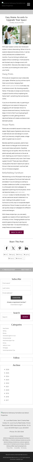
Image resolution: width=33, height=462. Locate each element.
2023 (7, 380)
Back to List (16, 232)
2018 (7, 397)
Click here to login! (16, 305)
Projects (12, 258)
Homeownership (7, 338)
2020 (7, 390)
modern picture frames (12, 86)
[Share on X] (13, 248)
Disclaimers (12, 459)
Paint (6, 254)
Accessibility (17, 448)
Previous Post (9, 270)
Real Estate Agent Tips (8, 340)
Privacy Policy (10, 448)
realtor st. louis (6, 345)
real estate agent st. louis (9, 335)
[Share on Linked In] (26, 248)
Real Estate (6, 328)
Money (4, 343)
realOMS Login (19, 459)
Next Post (25, 270)
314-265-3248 (19, 432)
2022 (7, 383)
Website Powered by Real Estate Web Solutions (16, 454)
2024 (7, 376)
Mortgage (5, 348)
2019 (7, 393)
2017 (7, 400)
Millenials (19, 258)
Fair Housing (23, 448)
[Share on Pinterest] (19, 248)
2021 (7, 387)
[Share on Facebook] (6, 248)
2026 (7, 369)
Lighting (27, 254)
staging (13, 254)
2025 (7, 373)
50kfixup (20, 254)
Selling (4, 331)
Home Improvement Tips (9, 350)
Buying (4, 333)
